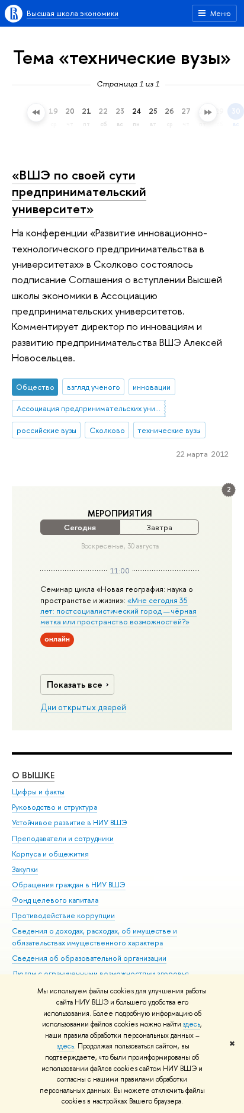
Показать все (74, 684)
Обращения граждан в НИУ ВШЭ (69, 885)
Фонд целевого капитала (55, 900)
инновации (152, 386)
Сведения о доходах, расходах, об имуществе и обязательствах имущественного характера (94, 937)
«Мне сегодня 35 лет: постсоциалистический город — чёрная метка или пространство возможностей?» (118, 611)
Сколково (107, 430)
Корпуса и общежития (50, 854)
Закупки (25, 869)
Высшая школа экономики (72, 13)
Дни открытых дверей (83, 707)
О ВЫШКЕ (33, 775)
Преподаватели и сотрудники (63, 838)
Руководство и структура (54, 807)
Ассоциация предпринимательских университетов (91, 408)
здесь (191, 1024)
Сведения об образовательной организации (89, 958)
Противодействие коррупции (63, 915)
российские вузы (46, 430)
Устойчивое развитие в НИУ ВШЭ (69, 822)
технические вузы (169, 430)
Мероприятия (120, 513)
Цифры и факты (38, 792)
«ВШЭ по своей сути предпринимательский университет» (79, 191)
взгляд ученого (93, 386)
